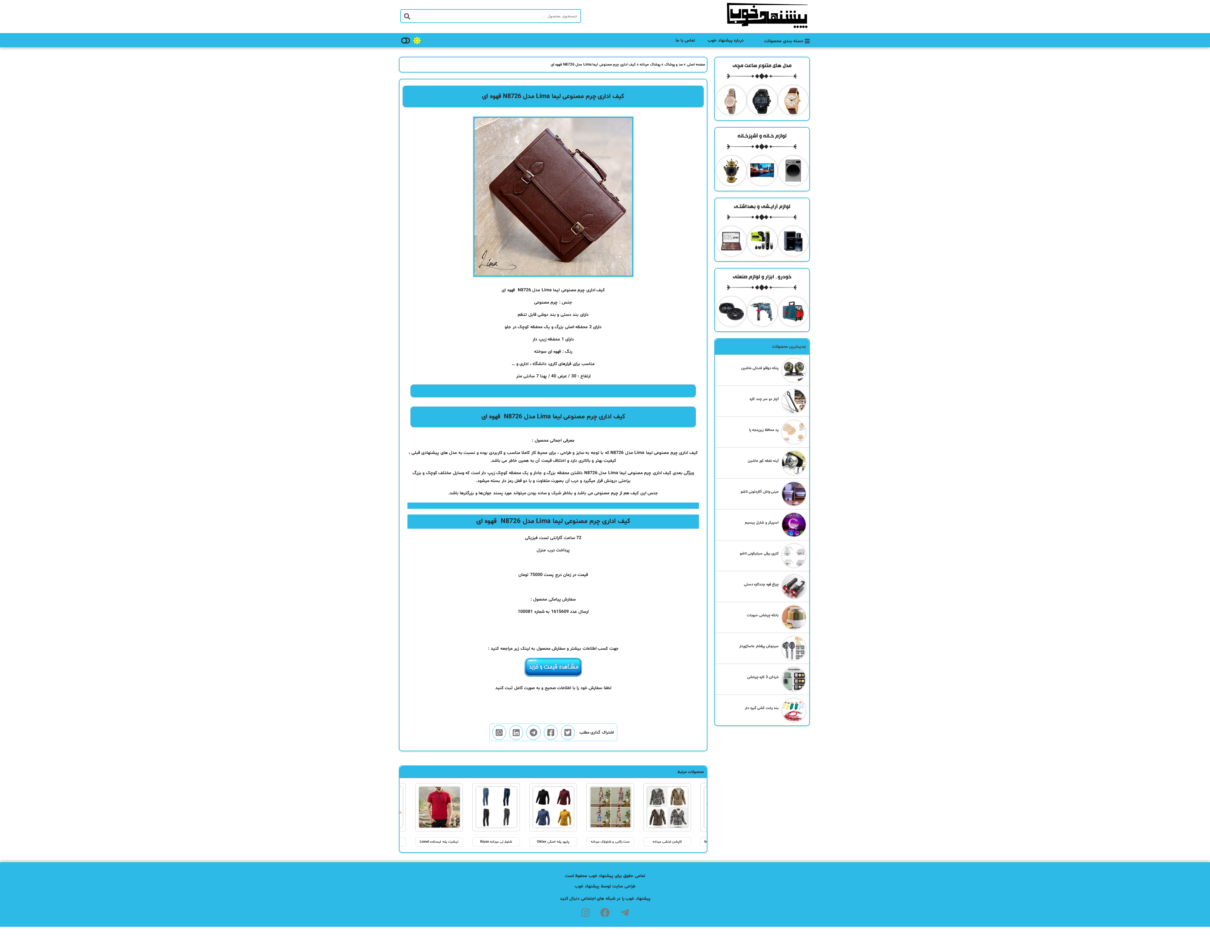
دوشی (543, 315)
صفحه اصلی (696, 64)
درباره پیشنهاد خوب (726, 41)
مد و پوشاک (674, 64)
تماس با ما (685, 41)
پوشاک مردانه (650, 64)
